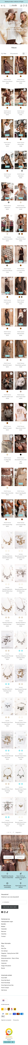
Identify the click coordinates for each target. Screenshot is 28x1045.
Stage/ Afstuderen (6, 967)
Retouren (3, 932)
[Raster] (23, 55)
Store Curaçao (5, 989)
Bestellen (3, 925)
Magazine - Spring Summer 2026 (9, 954)
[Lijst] (26, 55)
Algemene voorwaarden (6, 1021)
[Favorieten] (23, 7)
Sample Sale (4, 962)
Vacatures (3, 964)
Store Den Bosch (5, 981)
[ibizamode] (13, 7)
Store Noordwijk (5, 984)
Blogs (2, 947)
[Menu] (1, 7)
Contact (3, 937)
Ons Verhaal (4, 952)
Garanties (3, 935)
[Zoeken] (5, 7)
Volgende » (18, 833)
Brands (3, 969)
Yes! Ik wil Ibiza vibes (9, 908)
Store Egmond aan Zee (7, 986)
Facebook (20, 858)
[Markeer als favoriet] (11, 59)
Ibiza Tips (3, 949)
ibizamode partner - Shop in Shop (10, 959)
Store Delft (4, 979)
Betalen (3, 928)
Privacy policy (16, 1021)
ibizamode (7, 1005)
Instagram (8, 858)
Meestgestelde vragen (7, 923)
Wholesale (4, 957)
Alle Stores (4, 991)
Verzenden (4, 930)
